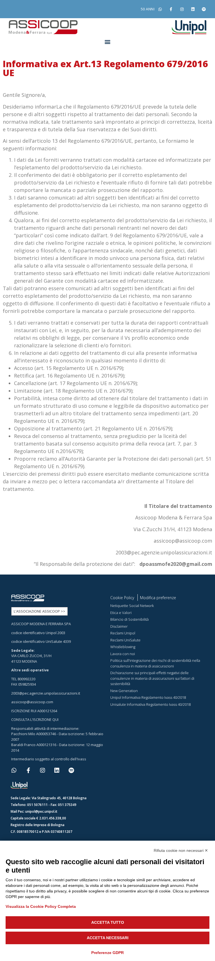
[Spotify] (203, 9)
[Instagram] (181, 9)
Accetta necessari (107, 938)
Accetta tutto (107, 922)
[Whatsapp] (160, 9)
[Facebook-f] (170, 9)
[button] (107, 41)
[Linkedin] (193, 9)
